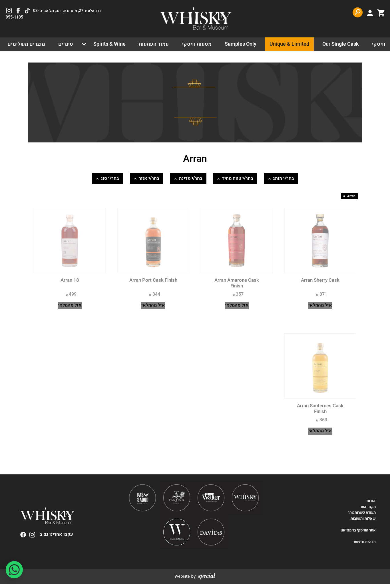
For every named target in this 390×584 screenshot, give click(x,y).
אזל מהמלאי (320, 305)
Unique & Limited (289, 44)
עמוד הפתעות (154, 44)
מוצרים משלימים (26, 44)
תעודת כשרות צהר (362, 512)
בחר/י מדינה (190, 178)
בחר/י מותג (283, 178)
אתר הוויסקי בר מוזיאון (358, 530)
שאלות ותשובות (363, 518)
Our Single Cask (340, 44)
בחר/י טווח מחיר (237, 178)
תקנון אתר (368, 507)
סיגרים (65, 44)
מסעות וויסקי (197, 44)
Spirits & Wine (109, 44)
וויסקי (378, 44)
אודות (371, 501)
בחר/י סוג (110, 178)
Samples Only (240, 44)
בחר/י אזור (149, 178)
